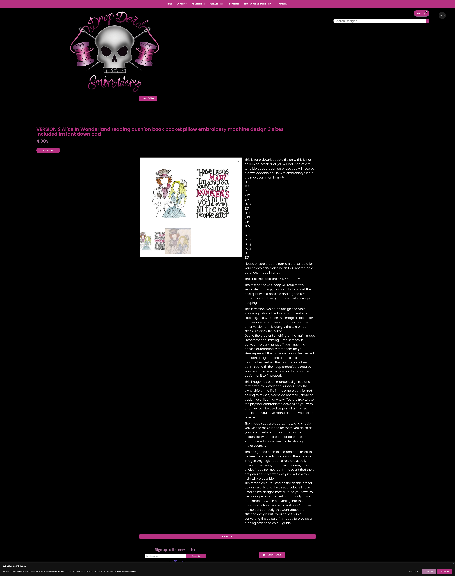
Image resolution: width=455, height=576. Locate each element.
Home (169, 4)
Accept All (445, 571)
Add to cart (48, 150)
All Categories (198, 4)
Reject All (429, 571)
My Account (182, 4)
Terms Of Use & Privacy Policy (257, 4)
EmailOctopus (180, 561)
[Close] (453, 563)
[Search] (427, 21)
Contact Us (283, 4)
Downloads (234, 4)
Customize (413, 571)
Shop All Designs (217, 4)
